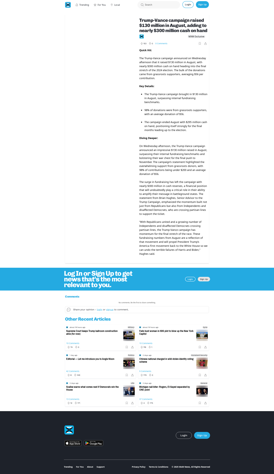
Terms (158, 466)
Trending (68, 466)
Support (101, 466)
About (90, 466)
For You (80, 466)
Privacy (138, 466)
